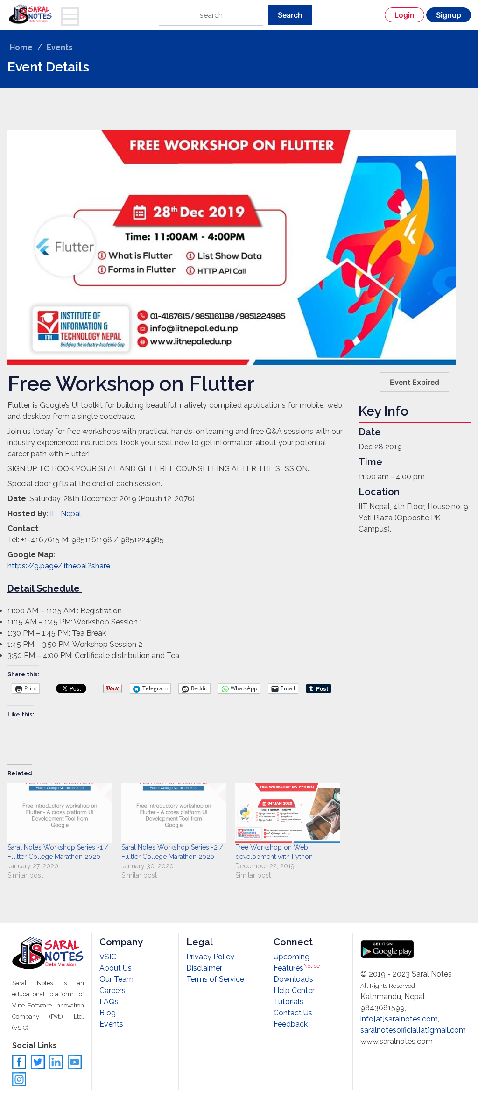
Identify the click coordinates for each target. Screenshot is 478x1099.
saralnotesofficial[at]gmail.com (413, 1030)
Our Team (116, 979)
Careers (112, 990)
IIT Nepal (65, 513)
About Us (115, 968)
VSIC (107, 956)
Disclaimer (204, 968)
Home (21, 47)
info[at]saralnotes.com (399, 1018)
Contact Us (293, 1012)
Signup (448, 15)
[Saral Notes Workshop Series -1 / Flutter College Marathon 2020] (59, 813)
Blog (107, 1012)
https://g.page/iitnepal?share (58, 565)
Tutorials (288, 1001)
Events (60, 47)
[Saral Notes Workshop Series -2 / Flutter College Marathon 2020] (173, 813)
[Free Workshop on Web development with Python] (287, 813)
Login (404, 15)
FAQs (109, 1001)
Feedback (291, 1024)
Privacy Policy (210, 956)
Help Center (294, 990)
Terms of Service (215, 979)
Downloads (293, 979)
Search (290, 15)
